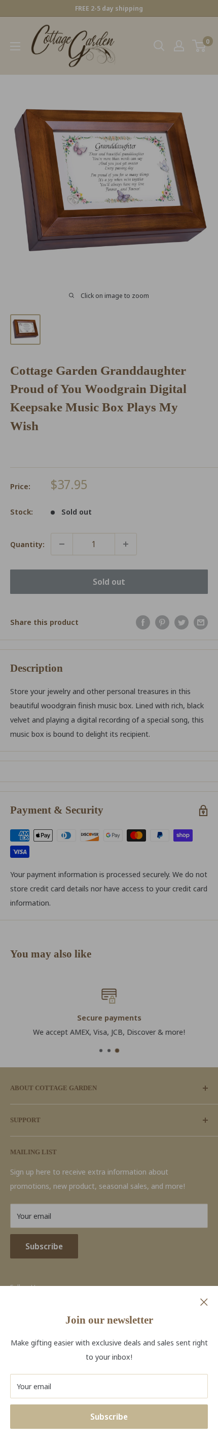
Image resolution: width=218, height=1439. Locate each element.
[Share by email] (201, 621)
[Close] (204, 1301)
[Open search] (159, 45)
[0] (199, 46)
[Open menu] (15, 46)
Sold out (109, 581)
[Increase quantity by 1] (125, 544)
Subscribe (109, 1416)
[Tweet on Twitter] (181, 621)
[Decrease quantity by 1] (61, 544)
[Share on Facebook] (143, 621)
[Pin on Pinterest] (162, 621)
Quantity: (27, 544)
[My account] (179, 45)
